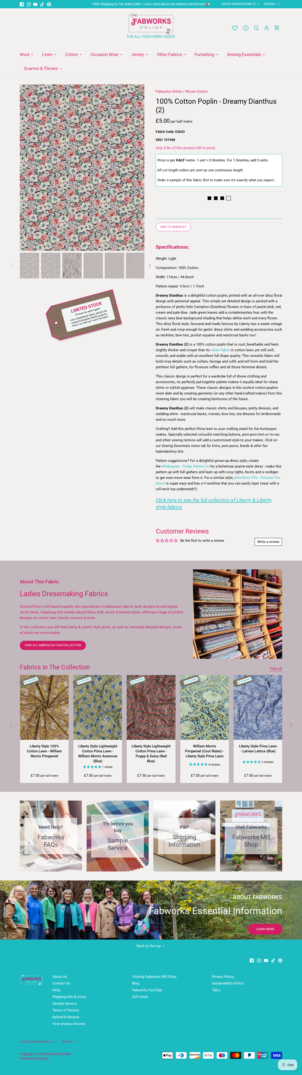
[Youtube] (35, 4)
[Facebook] (22, 4)
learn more (265, 929)
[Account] (266, 28)
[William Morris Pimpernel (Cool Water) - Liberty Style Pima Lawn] (204, 707)
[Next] (137, 167)
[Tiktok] (42, 4)
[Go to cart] (277, 28)
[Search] (256, 28)
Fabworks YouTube (147, 990)
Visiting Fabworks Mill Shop (154, 977)
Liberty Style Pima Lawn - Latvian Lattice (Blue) (258, 748)
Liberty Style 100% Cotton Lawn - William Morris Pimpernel (44, 751)
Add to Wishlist (173, 227)
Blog (135, 983)
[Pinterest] (49, 4)
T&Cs (216, 990)
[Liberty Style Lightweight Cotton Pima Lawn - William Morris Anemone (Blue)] (97, 707)
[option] (82, 167)
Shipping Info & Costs (69, 997)
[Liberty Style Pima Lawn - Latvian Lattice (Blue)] (258, 707)
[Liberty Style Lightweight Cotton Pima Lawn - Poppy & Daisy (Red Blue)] (151, 707)
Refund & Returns (65, 1017)
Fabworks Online (169, 91)
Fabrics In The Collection (55, 667)
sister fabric (220, 350)
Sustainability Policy (228, 983)
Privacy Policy (223, 977)
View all (276, 669)
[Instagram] (29, 4)
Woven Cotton (196, 91)
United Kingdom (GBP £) (238, 4)
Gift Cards (140, 997)
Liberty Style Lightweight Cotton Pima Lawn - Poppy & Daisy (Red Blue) (151, 753)
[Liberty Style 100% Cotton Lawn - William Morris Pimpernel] (44, 707)
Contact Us (61, 983)
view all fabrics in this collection (53, 645)
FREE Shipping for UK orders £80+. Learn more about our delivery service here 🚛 (151, 4)
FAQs (56, 990)
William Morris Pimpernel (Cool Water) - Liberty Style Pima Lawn (204, 751)
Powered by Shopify (34, 1058)
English (270, 4)
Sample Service (64, 1003)
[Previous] (27, 167)
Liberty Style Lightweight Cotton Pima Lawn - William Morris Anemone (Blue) (97, 753)
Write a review (268, 542)
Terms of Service (65, 1010)
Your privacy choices (68, 1024)
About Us (59, 977)
